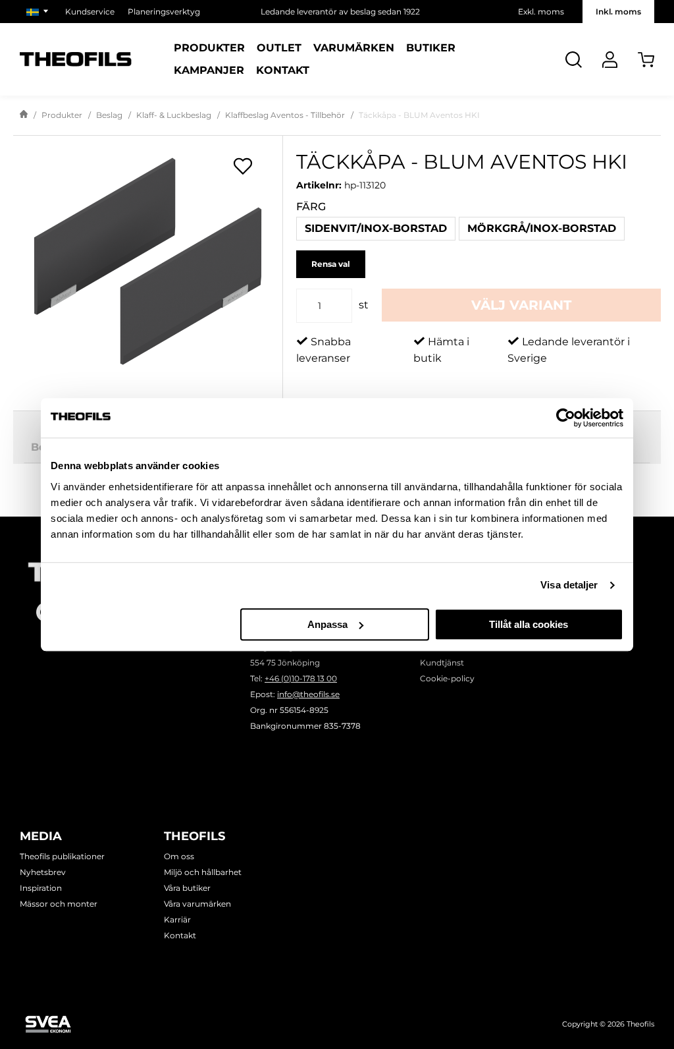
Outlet (279, 48)
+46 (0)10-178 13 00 (301, 678)
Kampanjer (209, 70)
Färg (311, 206)
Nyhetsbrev (43, 872)
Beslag (109, 115)
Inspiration (41, 888)
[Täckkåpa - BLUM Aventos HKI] (148, 261)
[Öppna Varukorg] (646, 59)
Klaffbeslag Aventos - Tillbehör (285, 115)
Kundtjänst (442, 662)
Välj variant (521, 305)
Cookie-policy (447, 678)
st (364, 304)
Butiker (430, 48)
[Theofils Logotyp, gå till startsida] (76, 59)
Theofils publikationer (62, 856)
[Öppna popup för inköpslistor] (243, 166)
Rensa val (330, 264)
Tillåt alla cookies (528, 624)
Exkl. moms (541, 11)
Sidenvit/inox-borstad (376, 228)
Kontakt (282, 70)
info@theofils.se (308, 694)
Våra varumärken (197, 904)
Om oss (179, 856)
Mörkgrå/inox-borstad (541, 228)
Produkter (209, 48)
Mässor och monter (58, 904)
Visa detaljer (569, 584)
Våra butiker (187, 888)
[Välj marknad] (39, 11)
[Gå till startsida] (24, 115)
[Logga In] (610, 59)
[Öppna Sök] (573, 59)
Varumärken (353, 48)
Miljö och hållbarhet (203, 872)
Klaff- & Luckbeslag (173, 115)
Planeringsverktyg (164, 11)
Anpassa (327, 624)
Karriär (177, 919)
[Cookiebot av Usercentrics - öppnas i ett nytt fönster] (565, 418)
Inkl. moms (618, 11)
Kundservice (90, 11)
